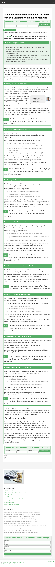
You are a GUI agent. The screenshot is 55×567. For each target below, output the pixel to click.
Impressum (21, 562)
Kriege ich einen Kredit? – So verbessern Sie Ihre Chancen (15, 498)
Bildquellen (10, 563)
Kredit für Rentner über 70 (8, 490)
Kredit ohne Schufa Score (8, 494)
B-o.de (5, 562)
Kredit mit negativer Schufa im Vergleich (11, 504)
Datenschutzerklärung (12, 562)
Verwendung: (31, 24)
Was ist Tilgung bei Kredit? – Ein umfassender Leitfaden (17, 523)
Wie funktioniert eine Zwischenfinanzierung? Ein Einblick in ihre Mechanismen (22, 514)
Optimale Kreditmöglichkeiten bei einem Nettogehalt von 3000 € (19, 516)
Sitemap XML (4, 563)
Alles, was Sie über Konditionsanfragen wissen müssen (17, 528)
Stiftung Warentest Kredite (9, 502)
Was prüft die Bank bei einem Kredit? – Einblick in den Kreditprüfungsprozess (22, 519)
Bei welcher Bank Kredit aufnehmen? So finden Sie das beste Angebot (20, 521)
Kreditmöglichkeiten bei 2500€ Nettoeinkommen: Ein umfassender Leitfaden (22, 512)
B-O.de (3, 2)
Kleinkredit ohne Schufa (8, 496)
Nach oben (49, 561)
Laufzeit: (18, 24)
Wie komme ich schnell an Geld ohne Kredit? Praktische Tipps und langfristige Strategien (20, 492)
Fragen (6, 457)
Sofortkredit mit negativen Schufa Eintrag (11, 500)
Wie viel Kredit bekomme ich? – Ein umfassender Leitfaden (18, 530)
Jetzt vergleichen (44, 24)
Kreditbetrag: (8, 24)
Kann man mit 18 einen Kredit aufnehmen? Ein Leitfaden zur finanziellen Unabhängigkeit (25, 525)
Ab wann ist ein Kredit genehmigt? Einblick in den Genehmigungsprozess (21, 532)
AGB (14, 563)
